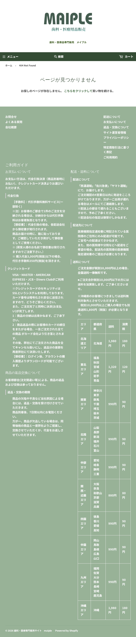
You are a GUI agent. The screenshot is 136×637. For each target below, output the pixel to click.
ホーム (8, 65)
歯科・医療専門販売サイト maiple (33, 630)
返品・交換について (116, 127)
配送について (111, 117)
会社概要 (11, 127)
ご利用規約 (110, 157)
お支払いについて (114, 122)
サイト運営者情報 (114, 132)
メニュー (12, 56)
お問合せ (11, 117)
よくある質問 (13, 122)
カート (128, 56)
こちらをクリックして (78, 91)
